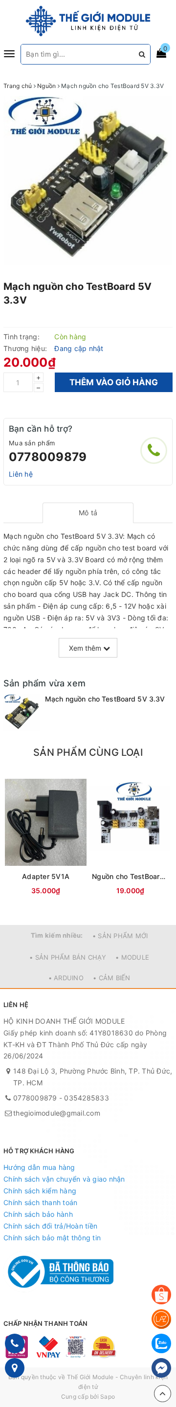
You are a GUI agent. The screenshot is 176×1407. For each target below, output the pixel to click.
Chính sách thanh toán (40, 1202)
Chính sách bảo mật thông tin (52, 1237)
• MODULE (132, 957)
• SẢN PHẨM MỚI (120, 936)
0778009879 (48, 457)
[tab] (88, 513)
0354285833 (86, 1098)
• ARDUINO (66, 978)
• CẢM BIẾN (112, 978)
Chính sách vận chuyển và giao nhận (64, 1179)
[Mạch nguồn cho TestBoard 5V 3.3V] (21, 712)
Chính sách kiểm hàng (39, 1191)
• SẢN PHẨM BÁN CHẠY (67, 957)
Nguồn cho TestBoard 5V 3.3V (130, 876)
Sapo (107, 1396)
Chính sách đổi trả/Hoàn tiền (50, 1226)
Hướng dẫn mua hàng (39, 1167)
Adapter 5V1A (45, 876)
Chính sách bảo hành (38, 1214)
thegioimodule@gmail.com (56, 1113)
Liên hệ (21, 474)
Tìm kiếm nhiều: (57, 935)
